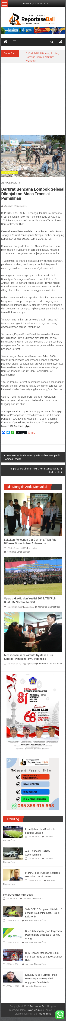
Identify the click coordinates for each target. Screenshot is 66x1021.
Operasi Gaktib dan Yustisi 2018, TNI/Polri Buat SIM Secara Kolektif (30, 600)
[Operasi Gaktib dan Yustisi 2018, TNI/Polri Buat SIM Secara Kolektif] (33, 575)
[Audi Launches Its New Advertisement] (13, 853)
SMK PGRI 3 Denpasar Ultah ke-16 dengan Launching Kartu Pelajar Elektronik (43, 913)
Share (31, 432)
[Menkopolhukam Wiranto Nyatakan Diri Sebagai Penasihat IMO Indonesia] (33, 631)
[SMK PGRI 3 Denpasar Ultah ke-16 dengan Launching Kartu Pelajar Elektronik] (13, 911)
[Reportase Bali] (5, 42)
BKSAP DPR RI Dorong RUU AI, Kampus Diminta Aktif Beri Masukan (42, 57)
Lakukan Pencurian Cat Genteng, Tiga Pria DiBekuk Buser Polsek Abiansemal (30, 541)
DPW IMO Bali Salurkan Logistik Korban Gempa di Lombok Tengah (31, 457)
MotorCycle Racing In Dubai (18, 894)
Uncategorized (9, 172)
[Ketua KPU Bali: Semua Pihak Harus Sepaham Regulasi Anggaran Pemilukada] (13, 976)
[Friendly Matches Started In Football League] (13, 831)
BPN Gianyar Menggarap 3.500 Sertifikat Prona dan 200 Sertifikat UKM (43, 957)
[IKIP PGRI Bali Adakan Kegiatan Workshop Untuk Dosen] (13, 874)
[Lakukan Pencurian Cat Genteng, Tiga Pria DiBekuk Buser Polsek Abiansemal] (33, 514)
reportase (33, 548)
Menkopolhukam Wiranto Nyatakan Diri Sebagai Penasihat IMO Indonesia (28, 656)
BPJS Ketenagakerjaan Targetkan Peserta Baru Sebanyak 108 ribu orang (43, 935)
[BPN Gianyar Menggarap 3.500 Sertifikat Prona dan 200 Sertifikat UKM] (13, 954)
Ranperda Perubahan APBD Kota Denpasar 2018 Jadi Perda (35, 470)
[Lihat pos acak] (60, 42)
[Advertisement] (33, 97)
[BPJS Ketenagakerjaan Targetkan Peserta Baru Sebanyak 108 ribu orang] (13, 932)
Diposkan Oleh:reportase (15, 206)
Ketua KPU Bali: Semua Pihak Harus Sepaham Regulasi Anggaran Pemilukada (41, 978)
